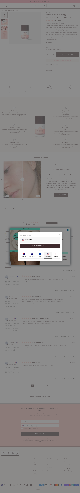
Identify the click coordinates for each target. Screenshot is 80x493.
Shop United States (40, 246)
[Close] (60, 234)
